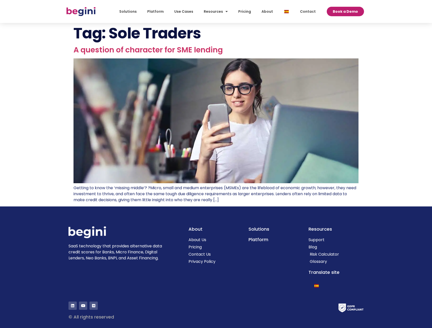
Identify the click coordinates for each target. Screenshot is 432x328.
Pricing (244, 11)
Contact (308, 11)
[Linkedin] (72, 306)
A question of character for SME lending (148, 49)
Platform (155, 11)
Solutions (128, 11)
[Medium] (94, 306)
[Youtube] (83, 306)
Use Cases (183, 11)
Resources (213, 11)
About (267, 11)
